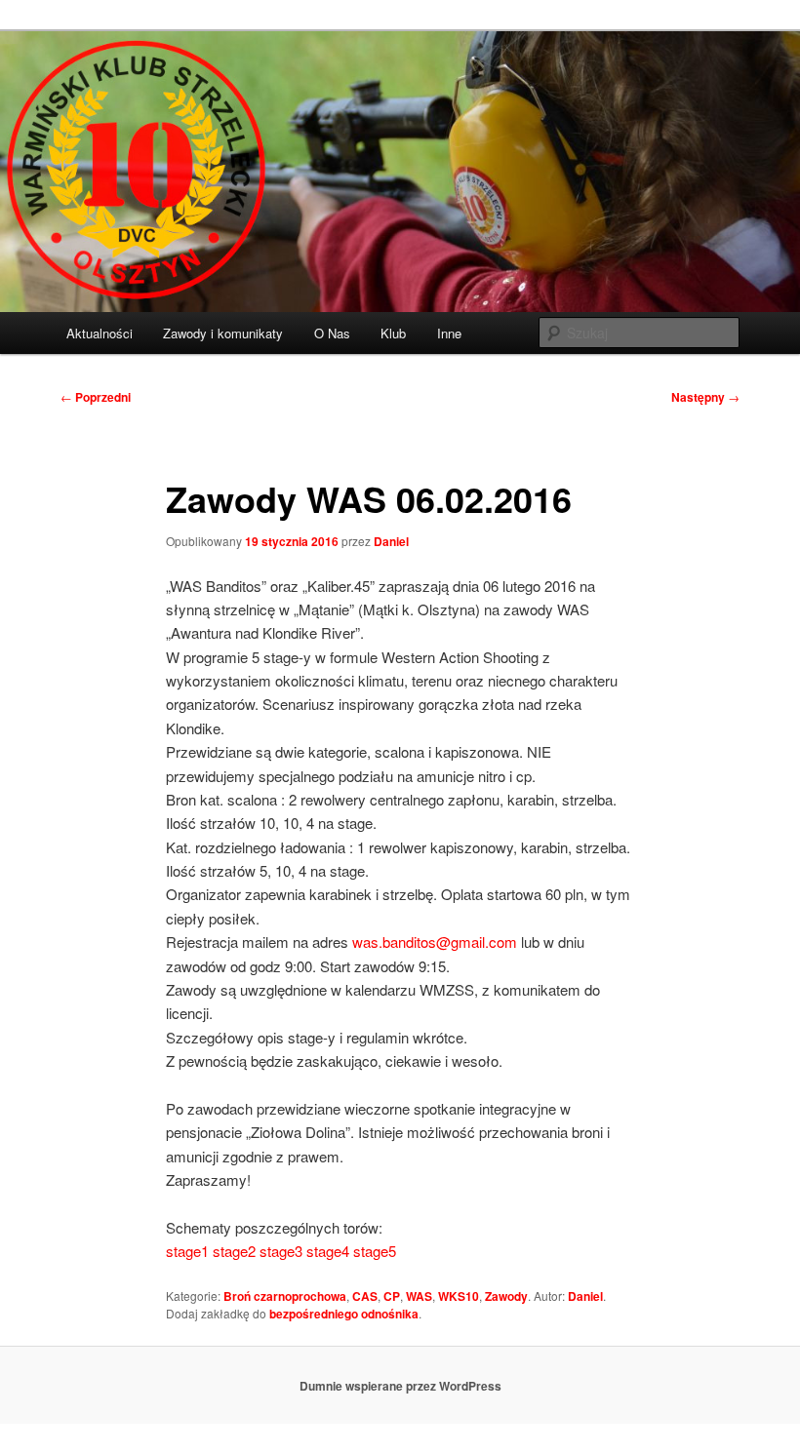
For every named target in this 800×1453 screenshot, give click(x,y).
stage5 (374, 1250)
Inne (449, 333)
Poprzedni (95, 397)
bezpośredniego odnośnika (344, 1313)
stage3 (281, 1250)
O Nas (332, 333)
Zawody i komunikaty (223, 333)
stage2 (234, 1250)
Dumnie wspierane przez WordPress (400, 1385)
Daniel (391, 541)
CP (391, 1296)
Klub (393, 333)
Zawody (506, 1296)
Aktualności (99, 333)
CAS (365, 1296)
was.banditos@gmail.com (434, 941)
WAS (419, 1296)
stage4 (329, 1250)
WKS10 (458, 1296)
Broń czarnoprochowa (284, 1296)
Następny (705, 397)
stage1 (187, 1250)
